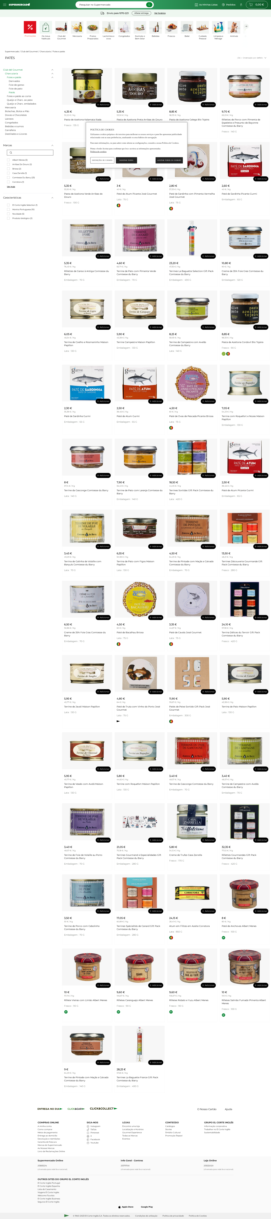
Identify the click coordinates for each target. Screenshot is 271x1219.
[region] (137, 145)
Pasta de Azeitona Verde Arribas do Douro (83, 195)
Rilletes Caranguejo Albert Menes (135, 1000)
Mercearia (10, 107)
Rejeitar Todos (126, 160)
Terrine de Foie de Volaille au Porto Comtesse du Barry (83, 857)
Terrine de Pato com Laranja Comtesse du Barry (139, 492)
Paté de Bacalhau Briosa (130, 632)
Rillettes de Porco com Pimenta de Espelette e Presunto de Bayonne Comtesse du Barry (241, 122)
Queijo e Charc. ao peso (20, 100)
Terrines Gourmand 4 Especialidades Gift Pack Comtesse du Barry (139, 857)
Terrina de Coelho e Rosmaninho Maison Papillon (86, 344)
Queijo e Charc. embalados (21, 103)
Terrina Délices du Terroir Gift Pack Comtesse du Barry (241, 634)
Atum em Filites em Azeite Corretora (189, 926)
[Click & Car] (76, 1109)
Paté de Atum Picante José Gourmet (137, 193)
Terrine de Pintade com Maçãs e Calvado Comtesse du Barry (191, 563)
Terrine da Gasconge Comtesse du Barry (86, 490)
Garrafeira (10, 130)
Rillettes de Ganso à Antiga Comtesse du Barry (86, 273)
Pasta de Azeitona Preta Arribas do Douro (139, 119)
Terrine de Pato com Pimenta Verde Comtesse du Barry (136, 273)
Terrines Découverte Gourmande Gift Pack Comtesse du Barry (242, 563)
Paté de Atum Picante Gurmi (238, 490)
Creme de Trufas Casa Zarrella (185, 855)
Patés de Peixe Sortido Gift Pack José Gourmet (189, 708)
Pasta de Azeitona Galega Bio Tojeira (189, 119)
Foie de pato (15, 88)
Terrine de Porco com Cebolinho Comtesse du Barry (82, 928)
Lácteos (9, 118)
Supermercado (12, 51)
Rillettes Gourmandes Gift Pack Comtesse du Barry (239, 857)
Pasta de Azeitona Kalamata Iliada (82, 119)
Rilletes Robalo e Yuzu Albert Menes (188, 1000)
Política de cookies (98, 151)
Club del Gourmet (29, 51)
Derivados (14, 81)
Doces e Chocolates (16, 115)
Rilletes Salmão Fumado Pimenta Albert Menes (244, 1002)
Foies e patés (59, 51)
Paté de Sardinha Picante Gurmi (239, 193)
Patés (12, 92)
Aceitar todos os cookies (169, 160)
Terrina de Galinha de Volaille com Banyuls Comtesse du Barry (82, 563)
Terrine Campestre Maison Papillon (136, 342)
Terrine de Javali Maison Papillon (82, 706)
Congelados (11, 122)
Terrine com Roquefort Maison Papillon (138, 784)
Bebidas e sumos (14, 126)
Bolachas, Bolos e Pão (17, 111)
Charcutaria (45, 51)
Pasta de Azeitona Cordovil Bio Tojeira (242, 342)
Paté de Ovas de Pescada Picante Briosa (191, 416)
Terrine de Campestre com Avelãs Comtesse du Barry (187, 344)
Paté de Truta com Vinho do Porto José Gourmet (138, 708)
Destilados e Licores (16, 133)
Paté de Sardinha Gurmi (77, 416)
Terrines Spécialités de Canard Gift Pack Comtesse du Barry (138, 928)
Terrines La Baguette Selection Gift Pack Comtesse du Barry (191, 273)
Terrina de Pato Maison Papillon (239, 706)
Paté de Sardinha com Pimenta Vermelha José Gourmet (192, 195)
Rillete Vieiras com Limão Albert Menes (85, 1000)
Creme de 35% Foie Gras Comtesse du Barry (242, 273)
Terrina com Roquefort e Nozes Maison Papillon (243, 418)
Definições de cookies (102, 160)
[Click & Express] (50, 1109)
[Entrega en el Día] (104, 1109)
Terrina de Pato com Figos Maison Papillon (135, 563)
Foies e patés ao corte (19, 96)
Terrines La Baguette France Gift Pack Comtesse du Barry (137, 1079)
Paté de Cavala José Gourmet (185, 632)
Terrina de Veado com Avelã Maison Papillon (83, 786)
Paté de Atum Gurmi (128, 416)
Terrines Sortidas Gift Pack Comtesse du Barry (191, 492)
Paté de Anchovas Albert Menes (239, 926)
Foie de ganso (16, 84)
